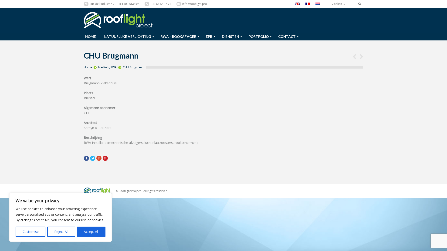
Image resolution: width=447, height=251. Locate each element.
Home (88, 67)
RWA (114, 67)
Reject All (61, 231)
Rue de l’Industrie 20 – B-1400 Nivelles (114, 4)
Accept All (91, 231)
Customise (31, 231)
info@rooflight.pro (194, 4)
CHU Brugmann (133, 67)
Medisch (103, 67)
